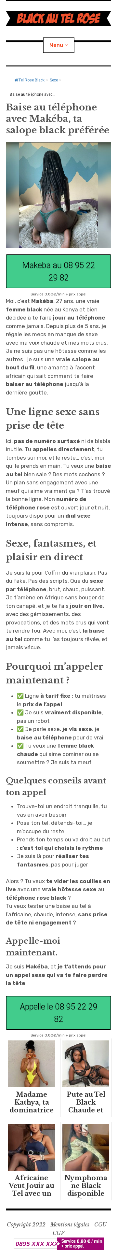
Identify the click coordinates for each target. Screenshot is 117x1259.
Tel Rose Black (31, 80)
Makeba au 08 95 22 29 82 (58, 271)
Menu (56, 45)
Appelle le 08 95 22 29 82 (58, 1013)
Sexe (54, 80)
